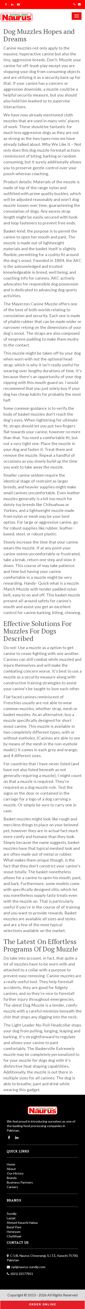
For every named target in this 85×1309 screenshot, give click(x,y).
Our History (15, 1173)
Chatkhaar (14, 1236)
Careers (12, 1187)
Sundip (12, 1213)
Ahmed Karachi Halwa (22, 1222)
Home (11, 1164)
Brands (12, 1178)
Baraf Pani (14, 1227)
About (11, 1169)
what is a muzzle (64, 583)
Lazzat (11, 1218)
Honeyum (13, 1232)
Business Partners (20, 1182)
